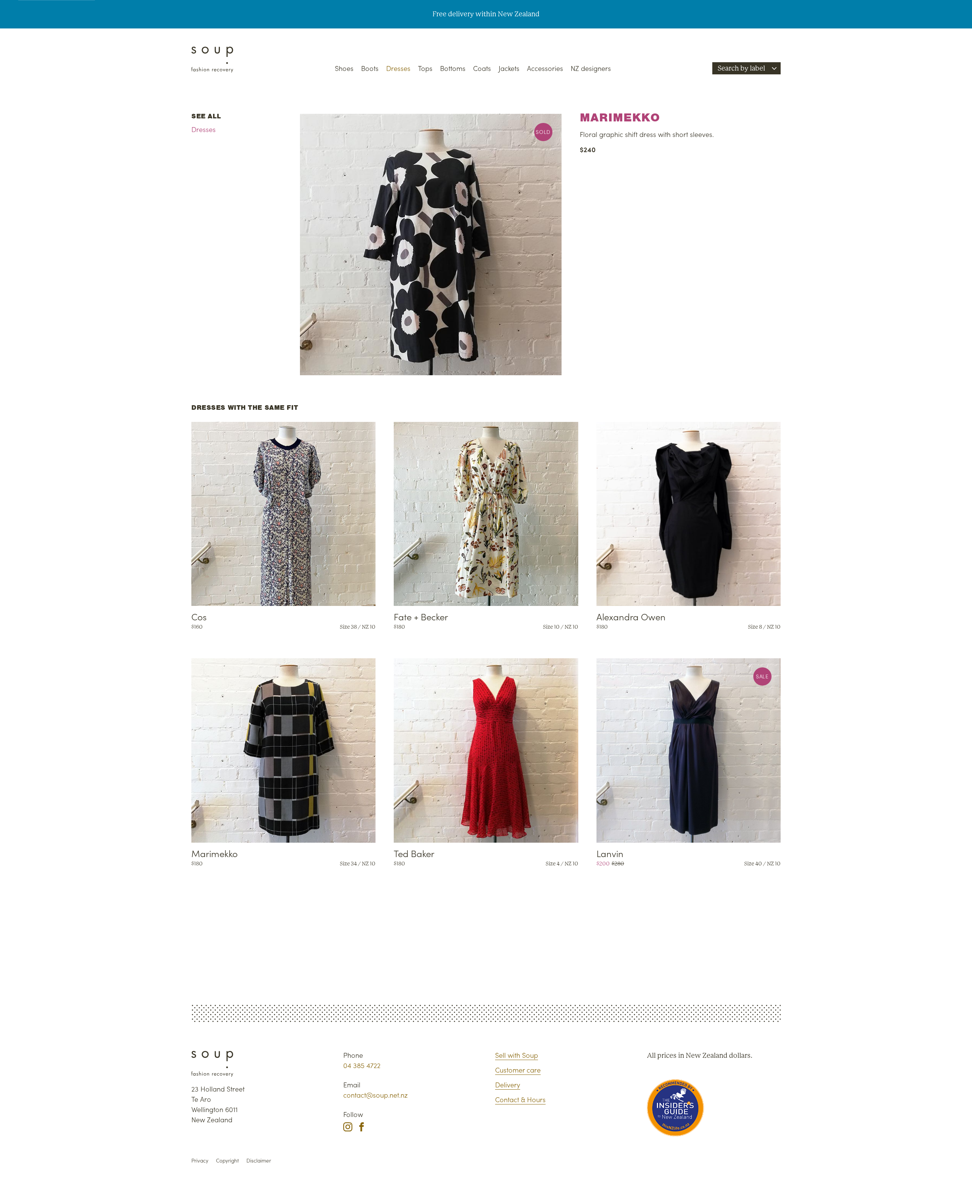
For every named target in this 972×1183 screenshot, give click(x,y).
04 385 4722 (361, 1065)
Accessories (545, 68)
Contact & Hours (520, 1099)
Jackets (509, 68)
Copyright (227, 1160)
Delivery (507, 1084)
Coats (482, 68)
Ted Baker (414, 853)
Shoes (344, 68)
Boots (370, 68)
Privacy (199, 1160)
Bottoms (452, 68)
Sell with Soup (516, 1055)
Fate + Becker (421, 616)
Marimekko (214, 853)
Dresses (398, 68)
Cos (199, 616)
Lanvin (609, 853)
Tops (425, 68)
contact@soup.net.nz (375, 1095)
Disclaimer (258, 1160)
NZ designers (591, 68)
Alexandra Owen (631, 616)
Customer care (518, 1069)
